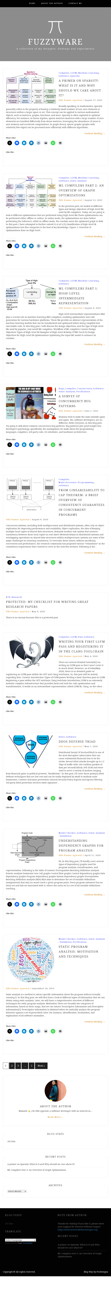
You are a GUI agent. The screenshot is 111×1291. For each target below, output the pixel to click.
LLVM (74, 73)
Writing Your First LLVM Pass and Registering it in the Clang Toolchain (82, 646)
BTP (8, 597)
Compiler (64, 73)
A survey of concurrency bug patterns (75, 401)
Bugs (61, 388)
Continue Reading (94, 133)
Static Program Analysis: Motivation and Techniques (78, 951)
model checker (67, 833)
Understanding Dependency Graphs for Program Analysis (81, 845)
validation (66, 836)
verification (83, 391)
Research (17, 597)
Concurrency (84, 388)
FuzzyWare (55, 41)
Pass (80, 637)
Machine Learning (88, 73)
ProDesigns (102, 1272)
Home (32, 3)
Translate (28, 1243)
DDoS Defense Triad (77, 741)
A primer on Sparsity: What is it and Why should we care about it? (41, 1164)
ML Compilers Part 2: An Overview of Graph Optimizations (81, 190)
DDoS (62, 737)
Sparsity (75, 76)
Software (64, 76)
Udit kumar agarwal (70, 100)
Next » (41, 1065)
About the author (52, 3)
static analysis (78, 181)
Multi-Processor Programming (76, 482)
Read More (55, 1117)
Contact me (75, 3)
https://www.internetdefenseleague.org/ (78, 1230)
